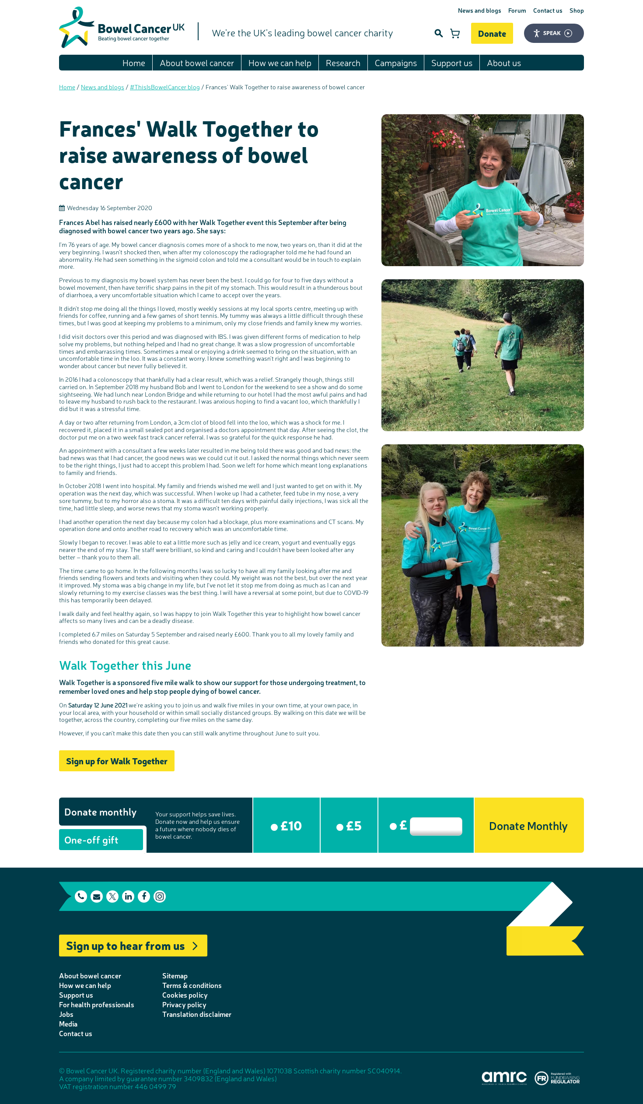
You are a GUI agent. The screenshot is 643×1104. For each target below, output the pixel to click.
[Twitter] (112, 896)
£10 (290, 824)
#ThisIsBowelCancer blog (165, 87)
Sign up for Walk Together (117, 760)
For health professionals (96, 1004)
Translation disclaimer (196, 1014)
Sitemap (175, 975)
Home (133, 62)
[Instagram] (160, 896)
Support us (451, 62)
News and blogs (479, 10)
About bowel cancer (197, 62)
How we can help (279, 62)
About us (504, 62)
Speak (552, 33)
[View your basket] (455, 33)
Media (68, 1023)
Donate (492, 33)
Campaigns (396, 62)
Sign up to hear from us (125, 945)
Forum (517, 10)
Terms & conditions (192, 985)
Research (343, 62)
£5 (352, 824)
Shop (577, 10)
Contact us (548, 10)
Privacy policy (184, 1004)
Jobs (66, 1014)
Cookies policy (185, 994)
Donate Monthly (528, 825)
